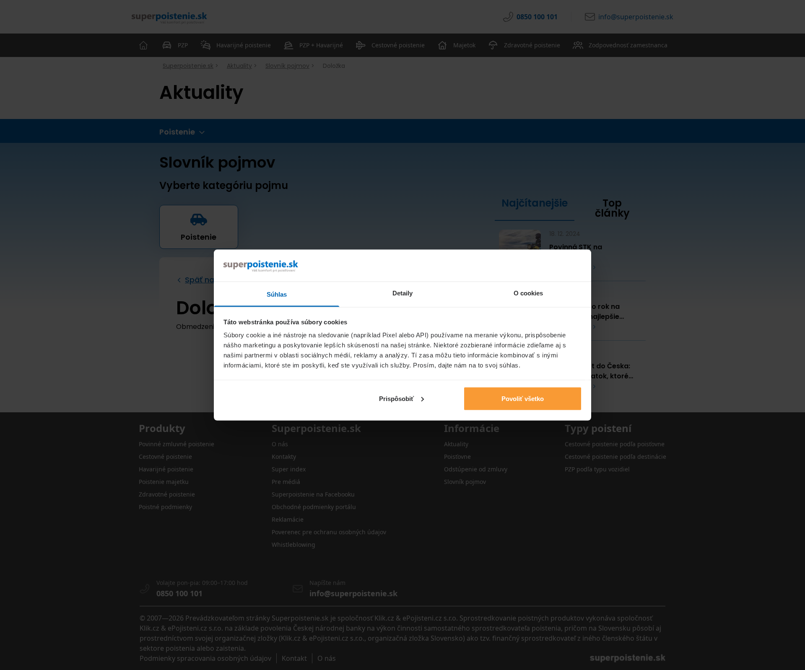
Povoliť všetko (522, 398)
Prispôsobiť (396, 398)
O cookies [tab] (528, 293)
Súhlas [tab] (277, 294)
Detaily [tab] (402, 293)
